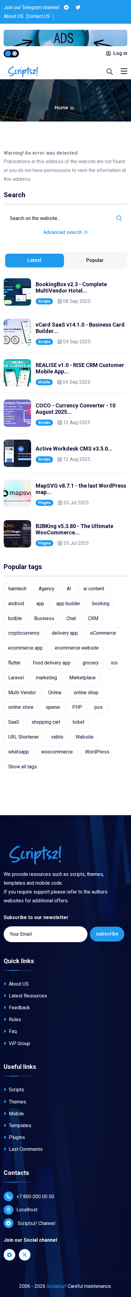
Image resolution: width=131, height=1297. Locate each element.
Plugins (44, 503)
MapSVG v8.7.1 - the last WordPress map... (81, 489)
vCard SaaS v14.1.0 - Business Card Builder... (80, 328)
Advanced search (63, 232)
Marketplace (82, 678)
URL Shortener (23, 737)
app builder (68, 603)
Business (44, 618)
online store (21, 707)
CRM (93, 618)
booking (100, 603)
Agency (47, 589)
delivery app (65, 633)
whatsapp (18, 752)
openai (53, 707)
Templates (19, 1125)
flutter (14, 663)
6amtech (17, 589)
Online (55, 692)
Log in (120, 53)
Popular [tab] (95, 260)
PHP (77, 707)
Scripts (44, 301)
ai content (93, 589)
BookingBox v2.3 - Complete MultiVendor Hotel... (71, 287)
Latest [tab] (34, 260)
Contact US (38, 16)
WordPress (97, 752)
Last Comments (25, 1149)
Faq (12, 1031)
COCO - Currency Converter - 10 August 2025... (75, 408)
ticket (78, 722)
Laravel (16, 678)
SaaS (13, 722)
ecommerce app (25, 648)
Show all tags (22, 767)
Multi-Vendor (22, 692)
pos (98, 707)
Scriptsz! (56, 1286)
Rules (14, 1019)
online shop (86, 692)
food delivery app (51, 663)
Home (61, 108)
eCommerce (103, 633)
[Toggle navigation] (124, 71)
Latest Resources (27, 996)
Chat (71, 618)
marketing (46, 678)
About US (13, 16)
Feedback (19, 1007)
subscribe (107, 934)
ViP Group (19, 1043)
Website (85, 737)
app (40, 603)
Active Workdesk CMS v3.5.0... (74, 448)
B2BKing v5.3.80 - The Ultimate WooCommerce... (74, 529)
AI (69, 589)
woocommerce (57, 752)
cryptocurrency (24, 633)
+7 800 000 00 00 (35, 1196)
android (16, 603)
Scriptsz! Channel (35, 1223)
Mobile (44, 382)
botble (15, 618)
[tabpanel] (65, 413)
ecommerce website (77, 648)
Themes (17, 1102)
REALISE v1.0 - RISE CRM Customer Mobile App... (80, 368)
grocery (91, 663)
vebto (57, 737)
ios (114, 663)
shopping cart (45, 722)
